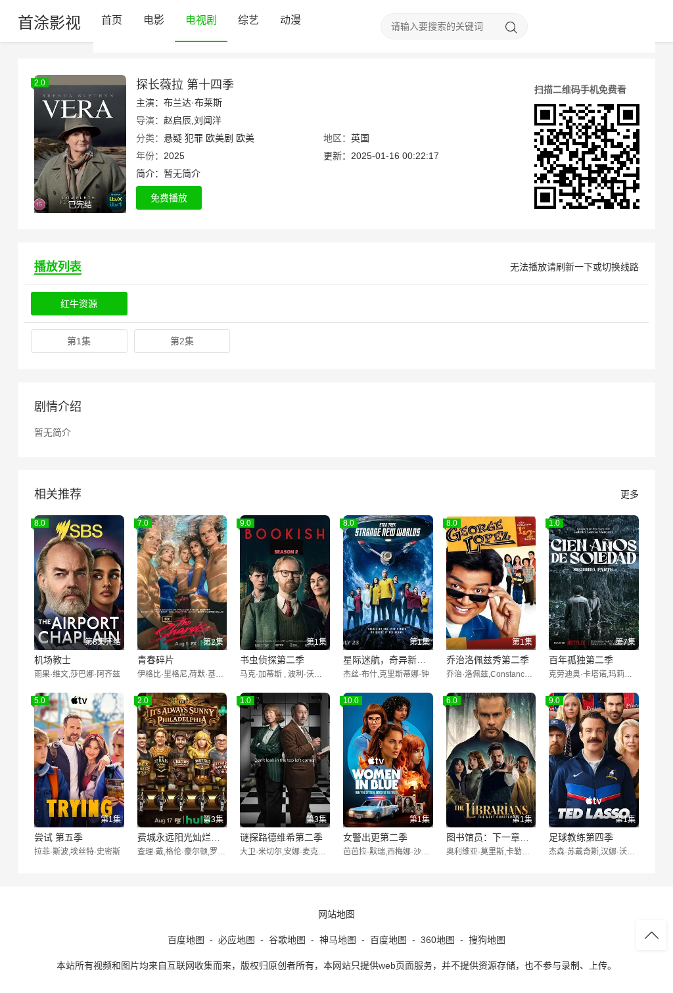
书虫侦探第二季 (272, 660)
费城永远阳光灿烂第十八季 (182, 837)
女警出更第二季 (375, 837)
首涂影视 (49, 23)
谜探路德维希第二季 (281, 837)
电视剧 (201, 20)
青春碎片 (155, 660)
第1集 (79, 341)
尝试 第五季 (58, 837)
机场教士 (52, 660)
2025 (174, 155)
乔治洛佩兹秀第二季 (487, 660)
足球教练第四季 (581, 837)
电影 (153, 20)
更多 (629, 494)
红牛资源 (78, 303)
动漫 (290, 20)
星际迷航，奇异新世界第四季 (388, 660)
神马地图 (337, 940)
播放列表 (57, 266)
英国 (360, 138)
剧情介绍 (57, 406)
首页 (111, 20)
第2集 (182, 341)
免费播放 (169, 198)
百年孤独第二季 (581, 660)
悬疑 (173, 138)
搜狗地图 (487, 940)
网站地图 (336, 914)
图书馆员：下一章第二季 (491, 837)
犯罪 (194, 138)
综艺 (248, 20)
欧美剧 (219, 138)
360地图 (438, 940)
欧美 (245, 138)
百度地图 (186, 940)
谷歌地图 (287, 940)
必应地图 (236, 940)
